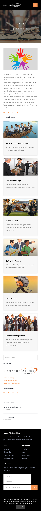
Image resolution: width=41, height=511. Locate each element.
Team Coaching (8, 378)
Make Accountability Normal (17, 143)
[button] (35, 5)
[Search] (33, 357)
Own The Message (13, 181)
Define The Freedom (14, 261)
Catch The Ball (12, 221)
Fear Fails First (11, 298)
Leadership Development (11, 383)
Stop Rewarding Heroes (15, 336)
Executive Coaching (10, 381)
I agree (20, 507)
